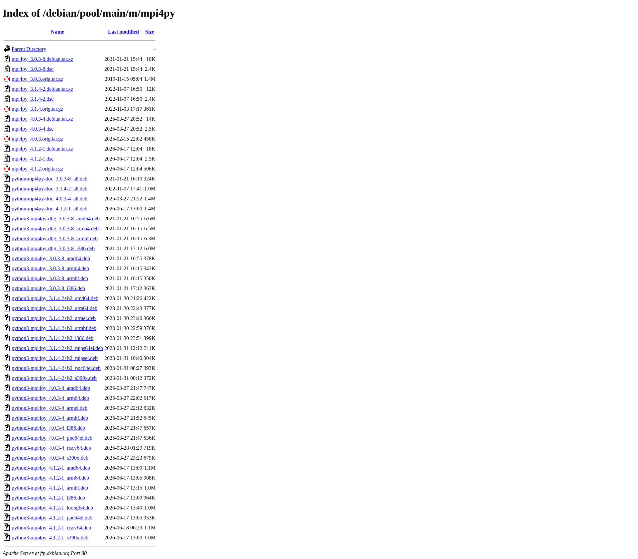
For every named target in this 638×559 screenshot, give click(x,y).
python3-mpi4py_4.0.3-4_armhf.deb (50, 418)
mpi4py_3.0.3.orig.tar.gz (37, 79)
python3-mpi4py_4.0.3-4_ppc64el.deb (52, 438)
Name (57, 32)
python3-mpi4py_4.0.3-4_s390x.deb (50, 458)
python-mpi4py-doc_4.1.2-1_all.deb (49, 208)
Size (149, 32)
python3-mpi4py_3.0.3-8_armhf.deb (50, 278)
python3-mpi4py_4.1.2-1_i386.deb (48, 498)
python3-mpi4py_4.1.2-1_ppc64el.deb (52, 517)
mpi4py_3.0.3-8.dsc (32, 69)
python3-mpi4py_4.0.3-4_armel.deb (49, 408)
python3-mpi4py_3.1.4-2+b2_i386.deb (52, 338)
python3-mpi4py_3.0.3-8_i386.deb (48, 288)
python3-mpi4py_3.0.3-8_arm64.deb (50, 268)
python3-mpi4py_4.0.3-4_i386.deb (48, 428)
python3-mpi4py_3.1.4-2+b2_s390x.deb (54, 378)
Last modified (123, 32)
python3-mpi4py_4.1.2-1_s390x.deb (50, 537)
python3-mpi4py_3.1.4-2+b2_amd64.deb (55, 298)
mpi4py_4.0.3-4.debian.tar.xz (42, 119)
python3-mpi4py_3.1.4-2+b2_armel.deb (54, 318)
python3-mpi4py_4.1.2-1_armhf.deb (50, 488)
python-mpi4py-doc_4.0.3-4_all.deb (49, 198)
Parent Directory (29, 49)
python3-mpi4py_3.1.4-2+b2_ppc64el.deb (56, 368)
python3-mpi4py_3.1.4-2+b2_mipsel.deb (55, 358)
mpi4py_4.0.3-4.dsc (32, 129)
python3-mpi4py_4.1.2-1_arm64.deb (50, 478)
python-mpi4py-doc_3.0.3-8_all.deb (49, 178)
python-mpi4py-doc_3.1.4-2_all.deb (49, 188)
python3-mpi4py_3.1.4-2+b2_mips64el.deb (57, 348)
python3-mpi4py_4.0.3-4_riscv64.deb (51, 448)
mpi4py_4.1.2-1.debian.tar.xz (42, 149)
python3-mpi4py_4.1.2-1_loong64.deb (52, 507)
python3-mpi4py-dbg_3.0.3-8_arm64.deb (55, 228)
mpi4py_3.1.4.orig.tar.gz (37, 109)
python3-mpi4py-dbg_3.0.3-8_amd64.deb (56, 218)
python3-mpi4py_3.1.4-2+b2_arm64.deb (54, 308)
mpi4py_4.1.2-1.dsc (32, 159)
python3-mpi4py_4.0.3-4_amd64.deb (51, 388)
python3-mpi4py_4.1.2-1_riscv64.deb (51, 527)
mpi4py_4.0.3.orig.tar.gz (37, 139)
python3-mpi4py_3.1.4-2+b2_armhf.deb (54, 328)
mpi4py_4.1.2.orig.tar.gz (37, 168)
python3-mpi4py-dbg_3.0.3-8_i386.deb (53, 248)
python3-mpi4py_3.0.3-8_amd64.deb (51, 258)
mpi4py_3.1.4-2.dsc (32, 99)
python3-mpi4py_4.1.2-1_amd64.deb (51, 468)
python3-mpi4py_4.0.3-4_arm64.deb (50, 398)
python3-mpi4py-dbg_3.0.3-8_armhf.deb (55, 238)
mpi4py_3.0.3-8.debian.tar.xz (42, 59)
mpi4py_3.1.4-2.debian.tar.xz (42, 89)
